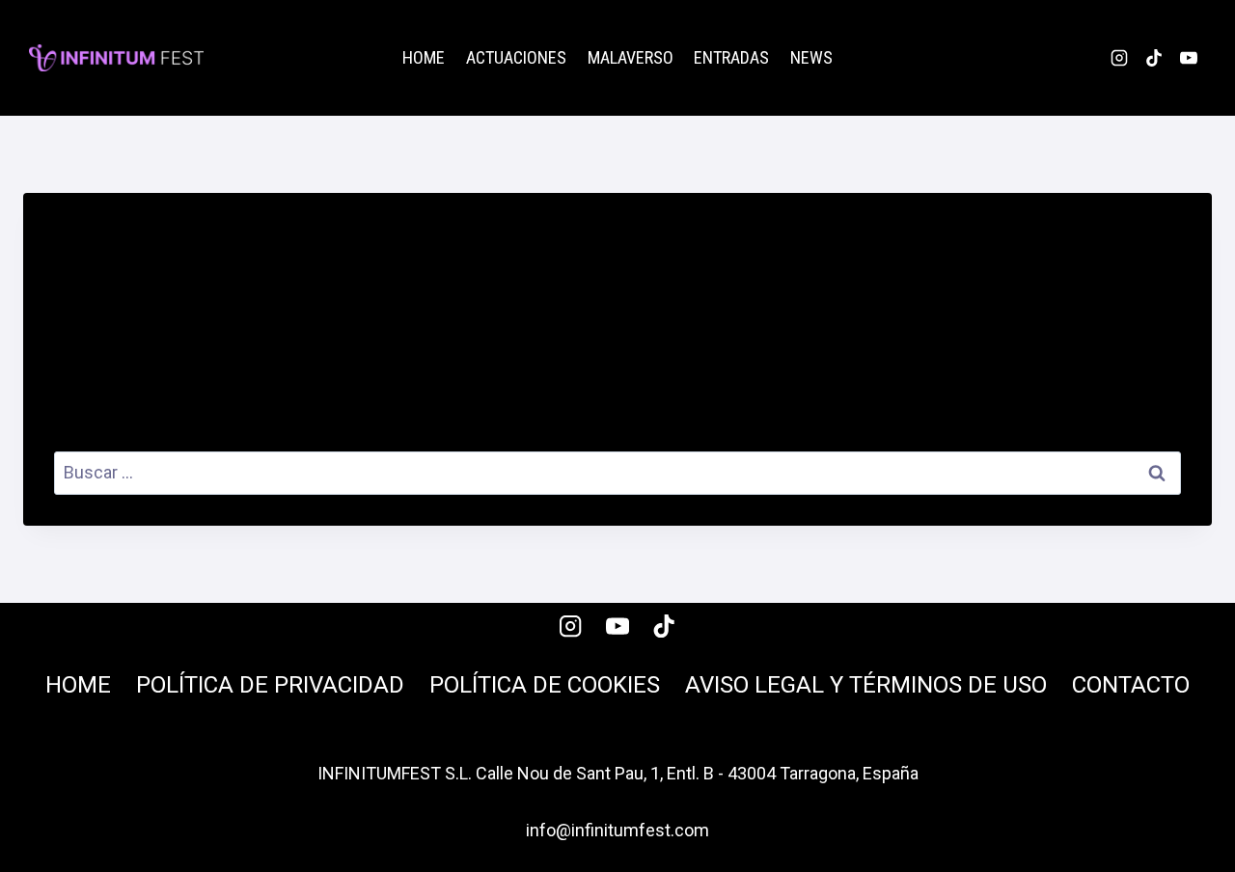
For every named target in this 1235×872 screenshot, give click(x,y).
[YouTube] (1188, 58)
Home (423, 57)
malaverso (630, 57)
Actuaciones (516, 57)
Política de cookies (544, 684)
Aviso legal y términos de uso (866, 684)
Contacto (1131, 684)
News (811, 57)
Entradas (731, 57)
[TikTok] (1154, 58)
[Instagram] (1119, 58)
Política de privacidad (270, 684)
